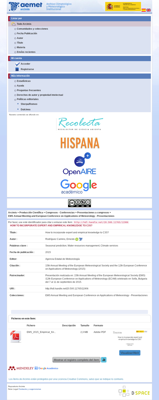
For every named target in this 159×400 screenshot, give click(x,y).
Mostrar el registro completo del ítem (76, 359)
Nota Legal (13, 389)
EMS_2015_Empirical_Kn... (41, 332)
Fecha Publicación (27, 33)
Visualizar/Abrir (130, 352)
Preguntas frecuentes (29, 90)
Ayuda (20, 85)
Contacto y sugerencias (30, 389)
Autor (20, 38)
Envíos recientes (26, 52)
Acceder (25, 63)
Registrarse (27, 69)
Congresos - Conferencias (60, 212)
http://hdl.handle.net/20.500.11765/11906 (66, 288)
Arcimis (12, 212)
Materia (21, 47)
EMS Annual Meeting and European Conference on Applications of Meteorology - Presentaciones (61, 216)
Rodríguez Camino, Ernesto (60, 239)
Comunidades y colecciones (32, 28)
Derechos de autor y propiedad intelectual (40, 95)
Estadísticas (24, 81)
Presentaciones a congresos (93, 212)
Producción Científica (31, 212)
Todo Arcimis (24, 24)
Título (20, 42)
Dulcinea (25, 109)
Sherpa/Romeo (29, 104)
